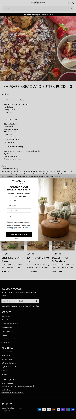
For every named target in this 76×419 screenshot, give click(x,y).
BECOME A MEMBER (19, 234)
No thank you (19, 238)
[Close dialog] (74, 180)
